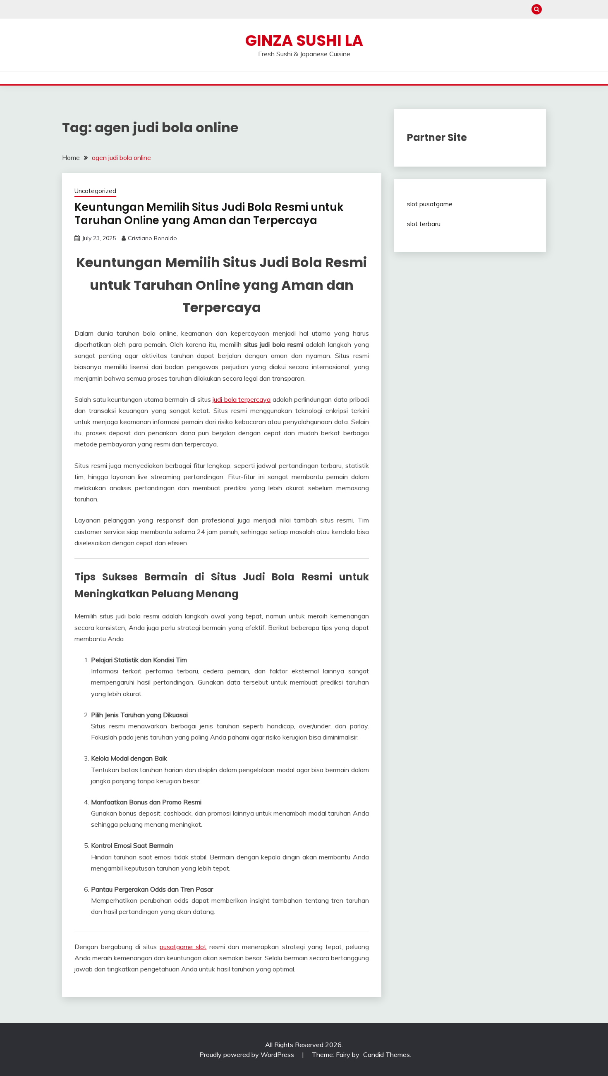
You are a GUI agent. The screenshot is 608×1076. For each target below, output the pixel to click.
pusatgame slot (183, 946)
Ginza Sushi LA (304, 40)
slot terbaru (423, 223)
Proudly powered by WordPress (247, 1054)
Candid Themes (386, 1054)
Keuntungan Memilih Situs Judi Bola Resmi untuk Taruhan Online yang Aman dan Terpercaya (208, 214)
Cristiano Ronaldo (152, 238)
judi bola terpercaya (241, 399)
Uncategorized (95, 191)
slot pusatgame (429, 204)
